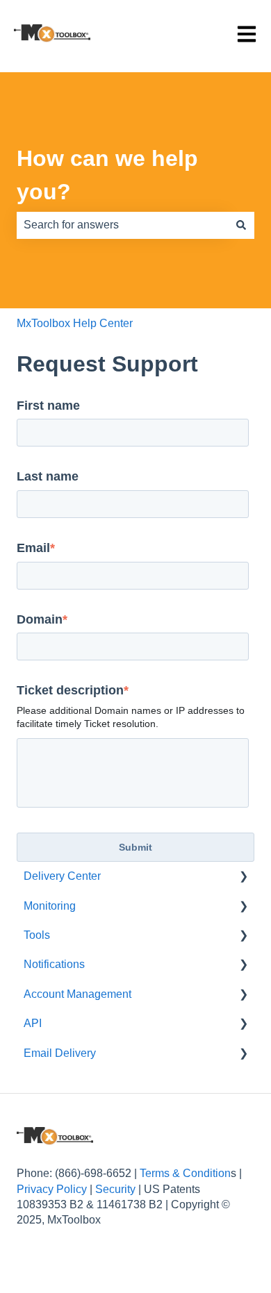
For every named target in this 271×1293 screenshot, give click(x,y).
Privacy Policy (52, 1189)
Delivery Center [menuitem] (62, 876)
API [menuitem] (33, 1023)
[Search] (241, 225)
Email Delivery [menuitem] (60, 1053)
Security (115, 1189)
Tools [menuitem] (37, 935)
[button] (243, 877)
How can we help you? (107, 175)
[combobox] (122, 225)
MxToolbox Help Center (75, 323)
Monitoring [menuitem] (50, 906)
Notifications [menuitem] (54, 964)
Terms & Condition (185, 1173)
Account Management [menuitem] (77, 994)
